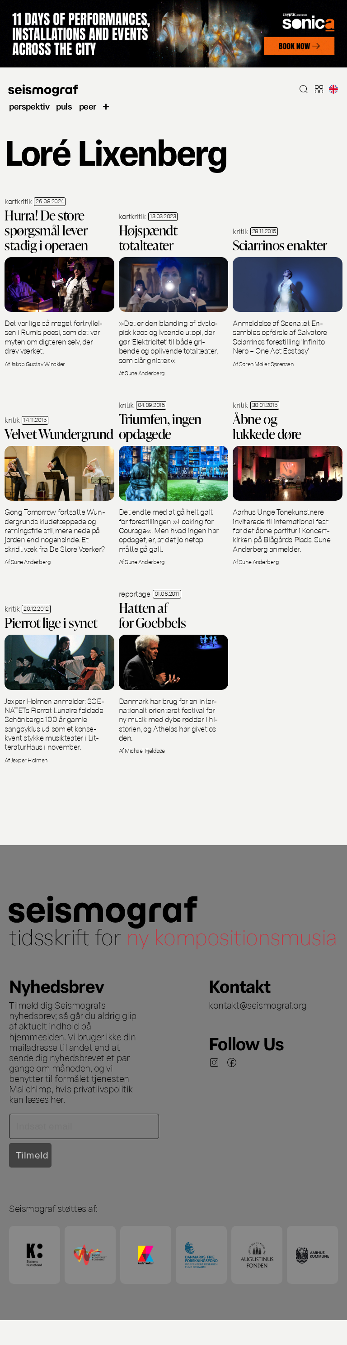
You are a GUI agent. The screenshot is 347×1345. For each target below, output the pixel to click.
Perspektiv (29, 106)
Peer (87, 106)
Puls (64, 106)
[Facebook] (231, 1062)
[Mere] (106, 105)
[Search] (303, 89)
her (57, 1098)
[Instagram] (214, 1062)
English (333, 89)
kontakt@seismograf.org (258, 1004)
